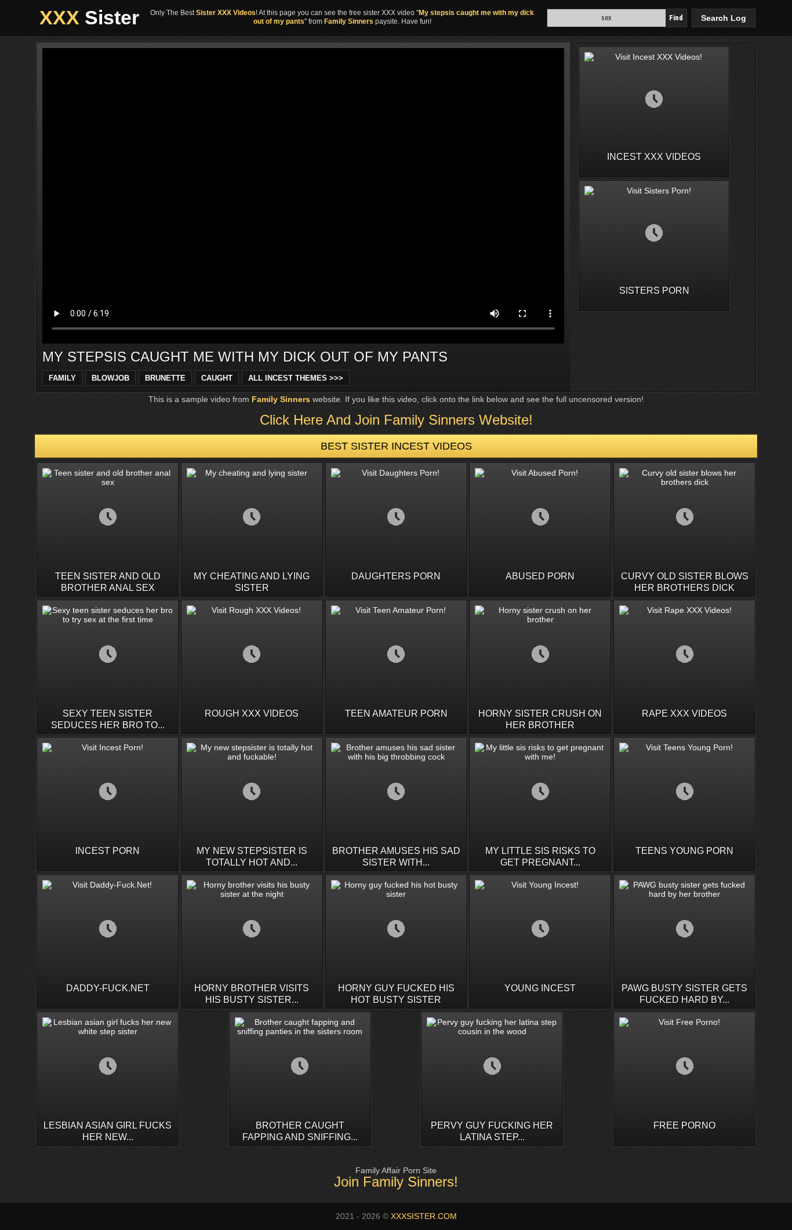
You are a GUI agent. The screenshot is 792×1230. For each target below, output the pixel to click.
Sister (89, 17)
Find (676, 17)
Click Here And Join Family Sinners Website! (396, 420)
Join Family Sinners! (396, 1181)
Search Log (723, 18)
